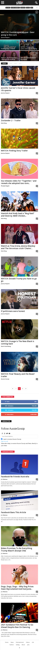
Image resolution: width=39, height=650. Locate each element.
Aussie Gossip (5, 379)
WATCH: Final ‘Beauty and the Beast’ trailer (18, 375)
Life (32, 7)
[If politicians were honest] (19, 299)
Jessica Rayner (5, 37)
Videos (15, 63)
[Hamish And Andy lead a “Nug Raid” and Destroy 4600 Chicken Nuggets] (19, 201)
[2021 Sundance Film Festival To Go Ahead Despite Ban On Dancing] (19, 613)
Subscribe (33, 414)
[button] (36, 3)
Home (10, 63)
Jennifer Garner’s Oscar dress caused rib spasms (18, 89)
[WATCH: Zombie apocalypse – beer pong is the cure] (19, 25)
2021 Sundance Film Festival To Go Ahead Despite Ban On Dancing (17, 625)
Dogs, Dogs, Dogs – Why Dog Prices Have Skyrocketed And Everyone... (17, 587)
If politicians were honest (13, 311)
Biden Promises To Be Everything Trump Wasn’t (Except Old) (16, 549)
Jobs (28, 644)
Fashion (23, 7)
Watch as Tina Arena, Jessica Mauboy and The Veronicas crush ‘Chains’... (18, 247)
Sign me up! (4, 441)
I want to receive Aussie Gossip (12, 439)
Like (35, 401)
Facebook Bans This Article (13, 512)
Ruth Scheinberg (6, 346)
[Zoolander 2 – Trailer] (19, 108)
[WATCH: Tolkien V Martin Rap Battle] (29, 58)
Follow (34, 406)
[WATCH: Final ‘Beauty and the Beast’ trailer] (19, 362)
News (12, 642)
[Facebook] (2, 433)
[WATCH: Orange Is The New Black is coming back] (19, 329)
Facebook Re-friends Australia (15, 476)
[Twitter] (7, 433)
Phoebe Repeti (5, 186)
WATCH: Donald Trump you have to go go (19, 279)
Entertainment (15, 7)
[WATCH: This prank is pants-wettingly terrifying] (29, 47)
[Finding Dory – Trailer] (10, 47)
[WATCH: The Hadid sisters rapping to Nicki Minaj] (10, 58)
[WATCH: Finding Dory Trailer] (19, 139)
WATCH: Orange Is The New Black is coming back (17, 342)
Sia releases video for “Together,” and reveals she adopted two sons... (18, 182)
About (23, 644)
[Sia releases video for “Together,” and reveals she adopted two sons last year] (19, 169)
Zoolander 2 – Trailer (11, 120)
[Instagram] (4, 433)
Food (27, 7)
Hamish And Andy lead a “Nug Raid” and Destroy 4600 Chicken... (17, 214)
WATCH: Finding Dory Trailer (14, 150)
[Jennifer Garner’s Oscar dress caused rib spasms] (19, 76)
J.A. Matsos (4, 479)
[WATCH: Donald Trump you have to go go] (19, 266)
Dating (8, 7)
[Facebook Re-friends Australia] (19, 465)
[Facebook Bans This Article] (19, 500)
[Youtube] (9, 433)
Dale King (4, 123)
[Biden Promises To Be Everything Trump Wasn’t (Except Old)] (19, 536)
